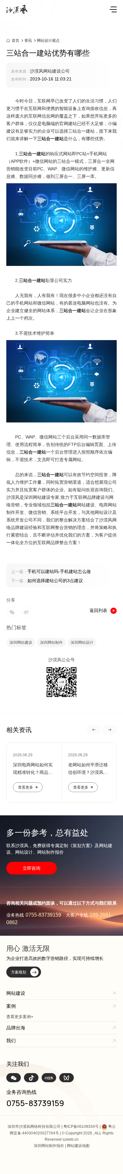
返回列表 (98, 610)
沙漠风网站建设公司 (50, 71)
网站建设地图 (78, 1146)
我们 (11, 1040)
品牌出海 (15, 1027)
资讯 (28, 40)
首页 (15, 40)
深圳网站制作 (51, 642)
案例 (11, 1006)
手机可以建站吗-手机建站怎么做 (51, 571)
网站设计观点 (48, 40)
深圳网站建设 (20, 642)
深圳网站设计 (82, 642)
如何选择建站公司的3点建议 (47, 580)
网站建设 (15, 993)
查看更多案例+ (19, 1016)
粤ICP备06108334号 (81, 1126)
